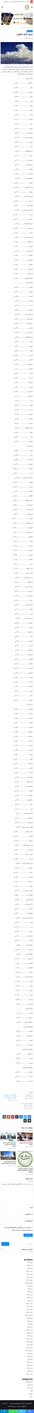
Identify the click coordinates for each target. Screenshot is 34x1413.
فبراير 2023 (30, 1368)
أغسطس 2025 (29, 1283)
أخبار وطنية (23, 27)
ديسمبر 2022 (29, 1374)
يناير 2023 (30, 1371)
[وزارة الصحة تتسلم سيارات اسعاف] (25, 1136)
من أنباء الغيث (29, 1095)
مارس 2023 (30, 1365)
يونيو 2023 (30, 1356)
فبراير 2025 (30, 1297)
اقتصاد (31, 1390)
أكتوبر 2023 (30, 1344)
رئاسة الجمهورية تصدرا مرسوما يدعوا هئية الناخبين (9, 1163)
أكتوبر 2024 (30, 1309)
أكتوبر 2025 (30, 1277)
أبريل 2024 (30, 1327)
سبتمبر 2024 (29, 1312)
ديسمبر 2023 (29, 1338)
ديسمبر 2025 (29, 1271)
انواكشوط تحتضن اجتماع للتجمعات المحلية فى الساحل (9, 1144)
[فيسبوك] (29, 1117)
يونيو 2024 (30, 1321)
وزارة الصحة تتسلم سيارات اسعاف (26, 1144)
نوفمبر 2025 (29, 1274)
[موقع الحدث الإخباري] (27, 7)
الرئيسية (29, 27)
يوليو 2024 (30, 1318)
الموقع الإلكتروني (29, 1220)
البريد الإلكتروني (28, 1214)
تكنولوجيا (30, 1393)
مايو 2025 (30, 1291)
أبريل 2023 (30, 1362)
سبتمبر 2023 (29, 1347)
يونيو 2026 (30, 1262)
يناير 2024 (30, 1335)
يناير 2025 (30, 1300)
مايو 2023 (30, 1359)
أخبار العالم (30, 1385)
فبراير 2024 (30, 1333)
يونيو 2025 (30, 1289)
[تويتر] (25, 1117)
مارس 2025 (30, 1294)
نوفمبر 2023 (29, 1341)
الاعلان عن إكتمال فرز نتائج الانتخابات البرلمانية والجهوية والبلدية (25, 1170)
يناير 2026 (30, 1268)
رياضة (31, 1396)
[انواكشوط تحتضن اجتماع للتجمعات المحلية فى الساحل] (8, 1136)
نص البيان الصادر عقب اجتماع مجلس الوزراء (19, 1)
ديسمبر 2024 (29, 1303)
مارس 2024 (30, 1330)
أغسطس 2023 (29, 1350)
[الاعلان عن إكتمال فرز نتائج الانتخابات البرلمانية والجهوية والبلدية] (25, 1159)
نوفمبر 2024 (29, 1306)
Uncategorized (29, 1382)
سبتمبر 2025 (29, 1280)
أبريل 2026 (30, 1265)
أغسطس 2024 (29, 1315)
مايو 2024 (30, 1324)
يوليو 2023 (30, 1353)
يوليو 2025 (30, 1286)
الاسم (31, 1207)
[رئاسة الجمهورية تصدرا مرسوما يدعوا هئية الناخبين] (8, 1155)
